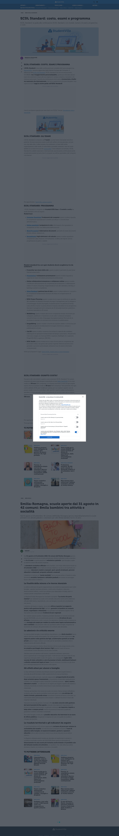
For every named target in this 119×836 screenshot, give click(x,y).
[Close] (83, 397)
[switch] (76, 417)
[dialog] (59, 418)
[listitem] (59, 414)
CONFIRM (49, 437)
